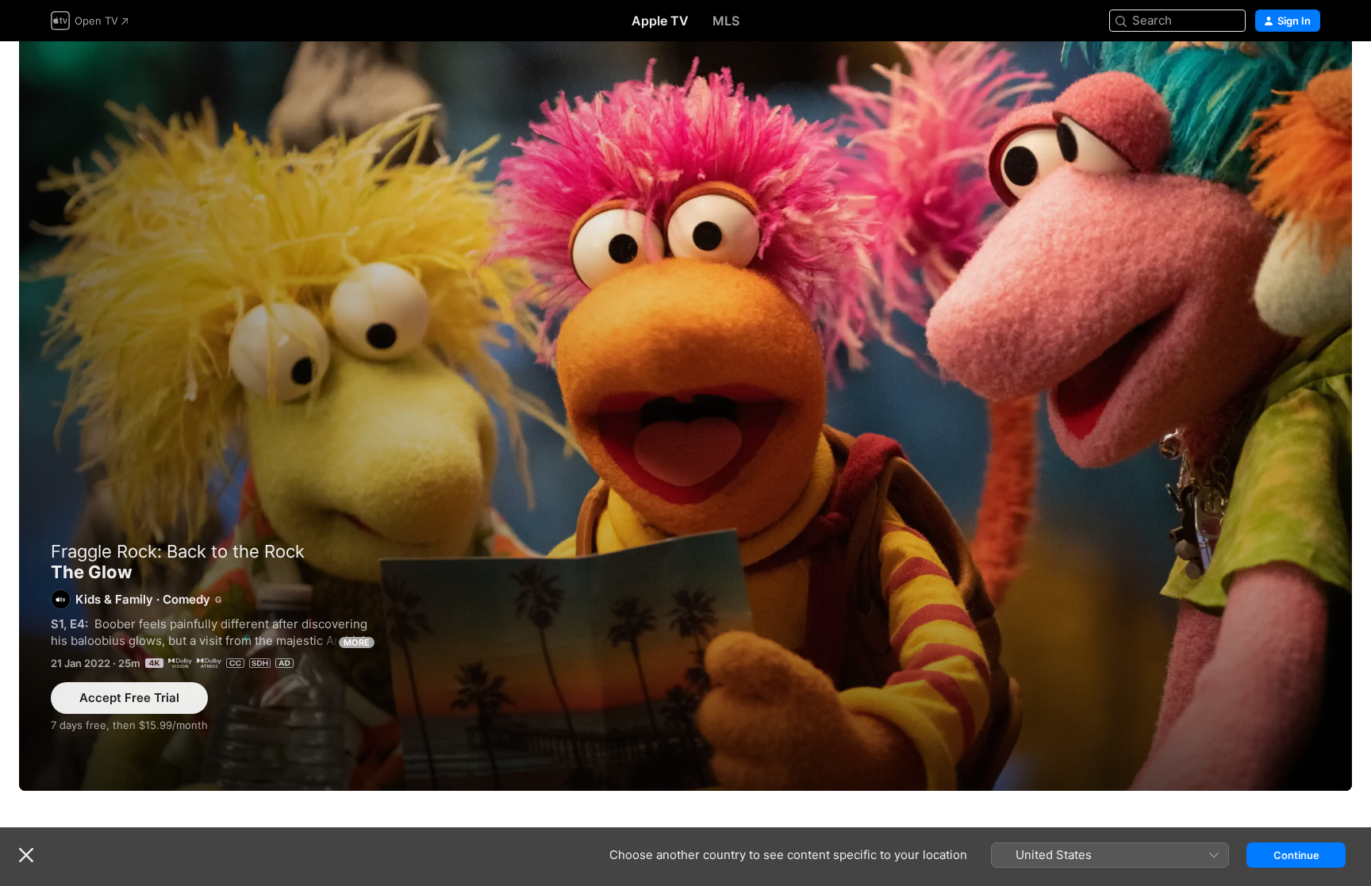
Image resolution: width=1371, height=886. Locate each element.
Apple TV (660, 21)
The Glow (685, 416)
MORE (357, 642)
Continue (1296, 855)
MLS (725, 21)
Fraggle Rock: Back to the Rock (178, 551)
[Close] (26, 855)
